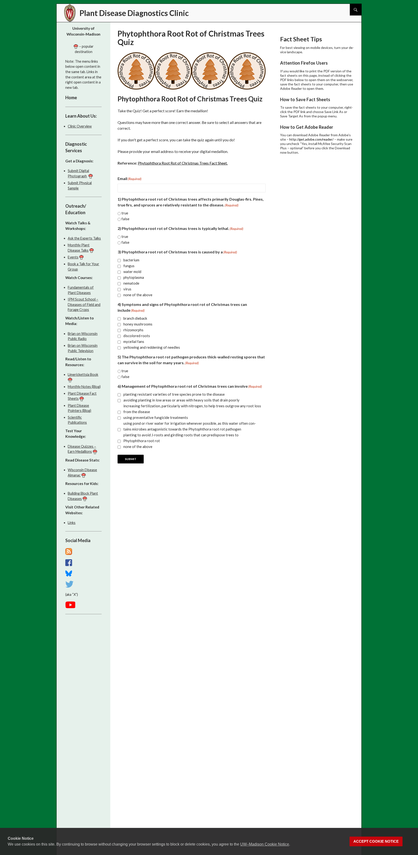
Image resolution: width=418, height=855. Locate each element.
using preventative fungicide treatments (155, 417)
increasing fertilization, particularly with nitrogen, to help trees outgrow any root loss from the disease (192, 409)
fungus (128, 266)
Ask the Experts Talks (84, 238)
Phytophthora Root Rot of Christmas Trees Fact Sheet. (183, 163)
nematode (131, 283)
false (125, 219)
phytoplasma (133, 277)
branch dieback (135, 318)
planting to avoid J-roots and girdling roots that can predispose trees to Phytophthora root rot (181, 438)
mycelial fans (133, 341)
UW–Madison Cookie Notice (264, 844)
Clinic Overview (80, 126)
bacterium (131, 260)
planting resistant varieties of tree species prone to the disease (174, 394)
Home (71, 97)
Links (71, 523)
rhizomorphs (133, 330)
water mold (132, 271)
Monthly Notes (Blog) (84, 387)
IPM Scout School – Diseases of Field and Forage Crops (84, 304)
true (124, 213)
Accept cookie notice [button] (376, 841)
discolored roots (136, 335)
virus (127, 289)
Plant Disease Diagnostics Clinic (134, 13)
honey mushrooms (137, 324)
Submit (130, 459)
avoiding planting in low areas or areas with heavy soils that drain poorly (181, 400)
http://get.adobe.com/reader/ (311, 139)
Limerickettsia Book (83, 374)
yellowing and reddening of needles (151, 347)
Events (73, 257)
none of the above (137, 295)
